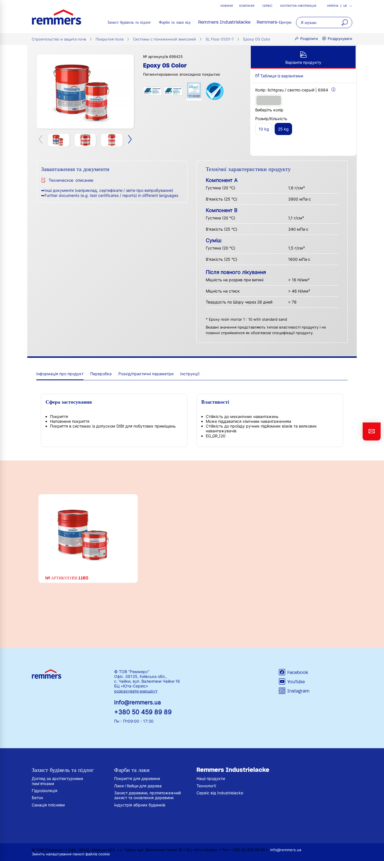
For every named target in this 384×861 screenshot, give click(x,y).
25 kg (283, 129)
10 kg (264, 129)
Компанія (246, 5)
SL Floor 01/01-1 (219, 39)
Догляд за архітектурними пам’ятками (57, 781)
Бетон (37, 797)
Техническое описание (71, 180)
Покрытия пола (109, 39)
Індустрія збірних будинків (139, 804)
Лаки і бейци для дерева (138, 785)
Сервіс (267, 5)
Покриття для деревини (137, 778)
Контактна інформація (298, 5)
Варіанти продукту (303, 62)
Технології (206, 785)
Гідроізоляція (44, 790)
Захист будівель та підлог (129, 22)
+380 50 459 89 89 (143, 712)
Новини (226, 5)
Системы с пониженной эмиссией (164, 39)
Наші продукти (210, 778)
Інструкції (189, 373)
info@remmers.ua (137, 702)
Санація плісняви (48, 804)
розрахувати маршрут (135, 691)
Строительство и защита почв (59, 39)
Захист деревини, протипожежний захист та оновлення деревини (147, 795)
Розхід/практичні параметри (145, 373)
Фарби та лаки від (174, 22)
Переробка (101, 373)
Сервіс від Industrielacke (219, 792)
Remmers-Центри (274, 22)
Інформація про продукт (59, 373)
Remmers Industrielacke (224, 22)
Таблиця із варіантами (281, 75)
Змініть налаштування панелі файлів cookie (71, 854)
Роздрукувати (340, 39)
